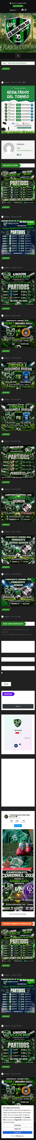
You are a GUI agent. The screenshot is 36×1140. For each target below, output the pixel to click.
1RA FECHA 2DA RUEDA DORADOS (16, 354)
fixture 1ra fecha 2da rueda (14, 312)
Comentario (5, 639)
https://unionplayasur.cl (25, 150)
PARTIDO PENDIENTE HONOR (14, 528)
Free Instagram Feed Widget (18, 914)
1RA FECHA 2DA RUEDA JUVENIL (15, 437)
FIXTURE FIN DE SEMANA (12, 485)
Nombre (4, 655)
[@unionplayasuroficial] (6, 816)
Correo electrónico (8, 664)
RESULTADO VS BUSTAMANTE (17, 63)
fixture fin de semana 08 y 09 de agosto (16, 262)
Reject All (18, 1129)
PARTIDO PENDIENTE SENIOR (14, 613)
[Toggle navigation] (18, 55)
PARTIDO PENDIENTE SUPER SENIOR (18, 570)
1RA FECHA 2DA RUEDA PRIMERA (16, 396)
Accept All (17, 1132)
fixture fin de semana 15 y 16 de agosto (16, 212)
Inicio (4, 63)
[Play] (16, 745)
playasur (7, 82)
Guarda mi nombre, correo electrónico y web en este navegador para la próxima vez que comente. (17, 676)
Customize (17, 1125)
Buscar (8, 694)
